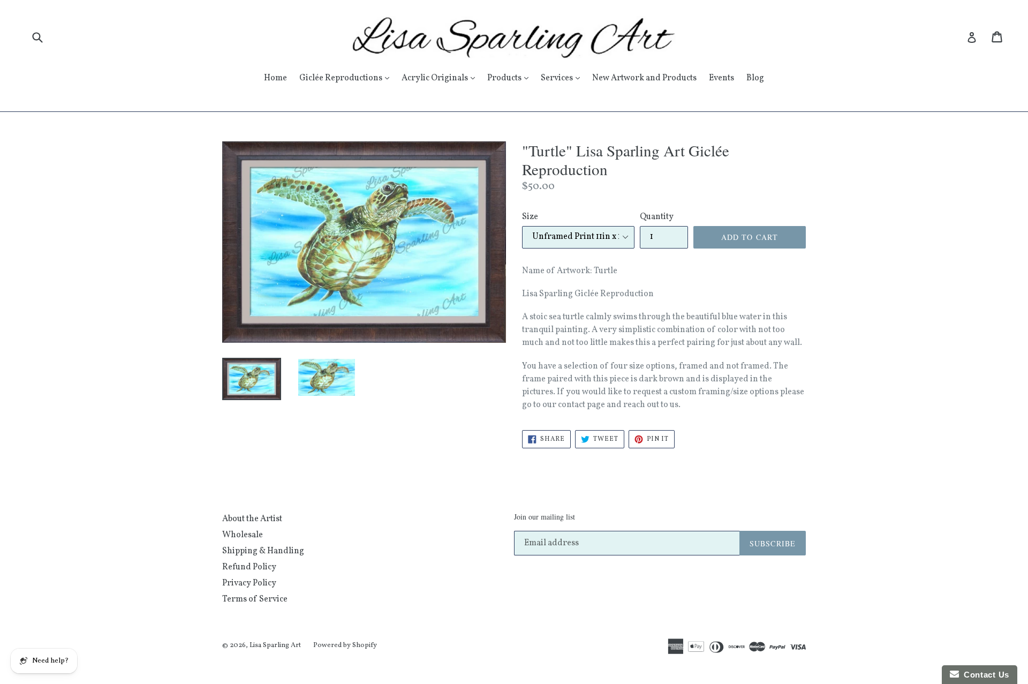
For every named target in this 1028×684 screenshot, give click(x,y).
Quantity (657, 217)
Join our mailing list (544, 517)
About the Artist (252, 519)
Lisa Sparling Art (275, 645)
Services (563, 78)
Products (510, 78)
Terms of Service (255, 599)
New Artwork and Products (644, 78)
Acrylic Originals (441, 78)
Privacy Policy (249, 583)
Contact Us (984, 674)
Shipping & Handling (263, 551)
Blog (755, 78)
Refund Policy (249, 567)
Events (721, 78)
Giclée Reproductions (347, 78)
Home (275, 78)
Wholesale (242, 535)
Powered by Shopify (345, 645)
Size (530, 217)
